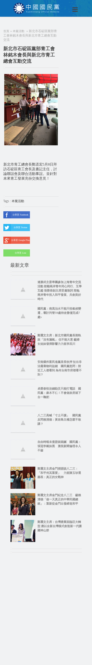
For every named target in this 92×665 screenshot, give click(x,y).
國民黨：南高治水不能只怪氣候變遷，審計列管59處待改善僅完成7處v (59, 313)
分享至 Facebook (20, 214)
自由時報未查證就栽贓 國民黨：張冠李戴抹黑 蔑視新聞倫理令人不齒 (59, 446)
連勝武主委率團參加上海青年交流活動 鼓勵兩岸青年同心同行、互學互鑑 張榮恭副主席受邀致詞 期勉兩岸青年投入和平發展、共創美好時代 (60, 290)
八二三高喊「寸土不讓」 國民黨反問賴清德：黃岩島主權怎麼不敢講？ (59, 419)
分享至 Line (20, 253)
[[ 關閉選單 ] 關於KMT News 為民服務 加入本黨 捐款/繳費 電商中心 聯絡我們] (63, 5)
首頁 (6, 31)
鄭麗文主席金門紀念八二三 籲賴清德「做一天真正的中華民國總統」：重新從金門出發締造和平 (59, 499)
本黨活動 (18, 31)
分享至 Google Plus (20, 240)
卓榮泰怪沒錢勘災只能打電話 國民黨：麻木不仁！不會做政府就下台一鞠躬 (59, 393)
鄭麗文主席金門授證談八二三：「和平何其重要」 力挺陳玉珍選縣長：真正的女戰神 (59, 473)
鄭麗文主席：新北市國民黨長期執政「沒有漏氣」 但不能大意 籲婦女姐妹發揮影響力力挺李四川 (59, 339)
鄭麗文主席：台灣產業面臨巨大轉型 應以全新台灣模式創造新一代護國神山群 (60, 526)
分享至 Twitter (20, 227)
